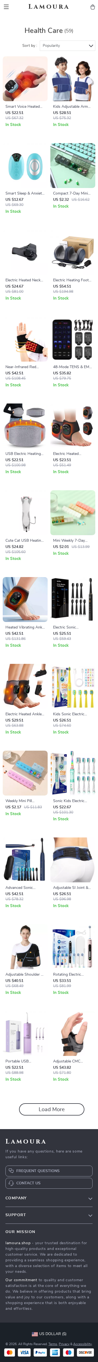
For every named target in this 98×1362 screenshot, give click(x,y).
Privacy (64, 1344)
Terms (52, 1344)
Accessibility (82, 1344)
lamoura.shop (17, 1243)
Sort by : (29, 46)
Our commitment (21, 1280)
